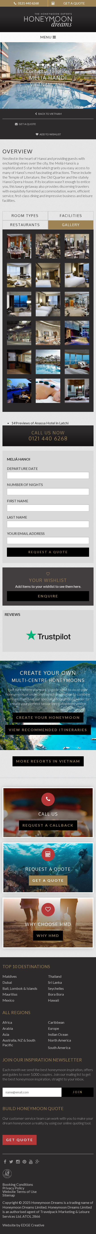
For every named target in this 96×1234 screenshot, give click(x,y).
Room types (25, 215)
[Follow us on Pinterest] (24, 1162)
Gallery (71, 225)
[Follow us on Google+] (37, 1162)
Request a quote (48, 552)
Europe (53, 1028)
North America (59, 1040)
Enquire (48, 596)
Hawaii (53, 1000)
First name (17, 501)
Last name (17, 517)
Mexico (8, 1000)
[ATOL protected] (7, 1174)
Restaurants (25, 225)
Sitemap (8, 1195)
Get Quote (19, 1140)
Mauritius (9, 994)
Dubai (7, 982)
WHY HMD (48, 935)
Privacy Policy (13, 1188)
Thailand (54, 976)
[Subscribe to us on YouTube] (31, 1162)
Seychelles (56, 988)
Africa (7, 1022)
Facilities (71, 215)
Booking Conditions (17, 1184)
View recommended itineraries (48, 729)
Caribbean (56, 1022)
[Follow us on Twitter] (11, 1162)
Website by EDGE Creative (23, 1225)
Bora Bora (56, 994)
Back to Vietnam (50, 113)
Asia (5, 1034)
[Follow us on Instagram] (18, 1162)
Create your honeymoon (48, 717)
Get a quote (48, 880)
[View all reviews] (48, 635)
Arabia (7, 1028)
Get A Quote (27, 124)
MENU (45, 37)
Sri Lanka (55, 982)
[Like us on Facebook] (5, 1162)
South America (59, 1047)
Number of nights (25, 484)
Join (78, 1092)
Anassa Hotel (45, 423)
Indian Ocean (58, 1034)
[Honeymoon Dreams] (48, 19)
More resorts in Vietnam (48, 761)
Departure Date (22, 468)
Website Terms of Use (19, 1191)
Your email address (26, 533)
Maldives (9, 976)
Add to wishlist (50, 134)
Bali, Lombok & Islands (19, 988)
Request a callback (48, 825)
